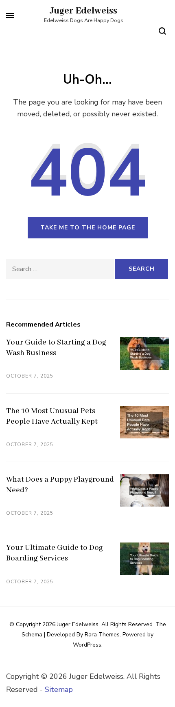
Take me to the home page (87, 227)
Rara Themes (102, 634)
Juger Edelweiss (83, 11)
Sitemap (59, 689)
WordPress (87, 645)
